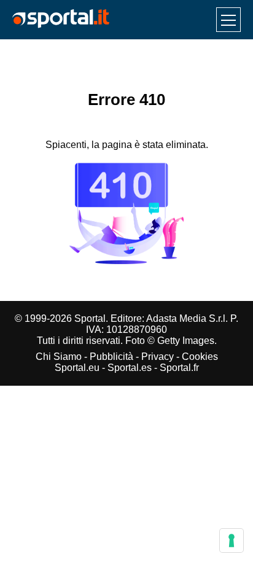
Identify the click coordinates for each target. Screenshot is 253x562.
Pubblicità (111, 356)
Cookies (200, 356)
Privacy (157, 356)
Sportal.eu (77, 367)
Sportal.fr (179, 367)
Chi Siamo (59, 356)
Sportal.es (129, 367)
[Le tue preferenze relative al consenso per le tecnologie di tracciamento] (231, 540)
